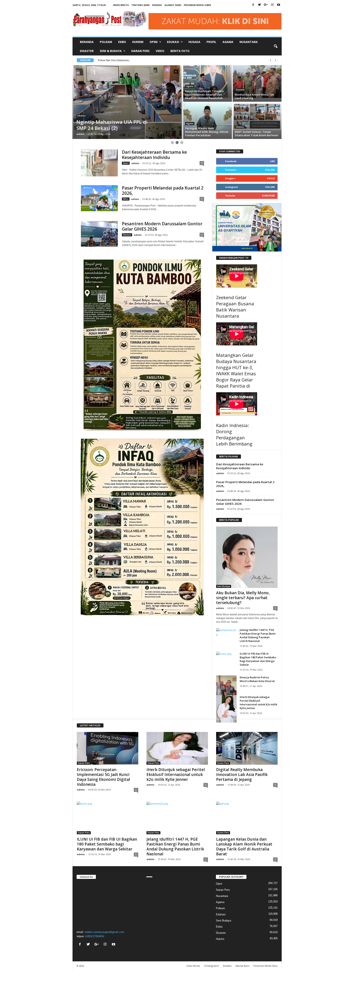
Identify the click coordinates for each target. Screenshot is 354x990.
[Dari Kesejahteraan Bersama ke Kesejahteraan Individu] (99, 162)
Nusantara (248, 42)
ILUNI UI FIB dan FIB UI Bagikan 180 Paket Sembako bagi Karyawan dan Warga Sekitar (258, 659)
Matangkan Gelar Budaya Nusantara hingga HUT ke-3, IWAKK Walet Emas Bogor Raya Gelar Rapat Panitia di (236, 370)
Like (272, 161)
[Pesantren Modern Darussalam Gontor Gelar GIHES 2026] (99, 234)
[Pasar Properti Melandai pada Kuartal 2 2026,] (99, 198)
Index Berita (121, 5)
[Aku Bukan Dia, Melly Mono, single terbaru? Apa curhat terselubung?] (247, 557)
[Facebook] (253, 5)
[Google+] (265, 5)
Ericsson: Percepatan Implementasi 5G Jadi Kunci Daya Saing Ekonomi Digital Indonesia (103, 777)
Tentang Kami (140, 5)
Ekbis (122, 42)
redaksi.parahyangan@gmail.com (104, 932)
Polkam (106, 42)
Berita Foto (179, 51)
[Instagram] (272, 5)
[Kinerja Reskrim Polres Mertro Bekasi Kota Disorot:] (226, 688)
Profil (211, 42)
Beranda (87, 42)
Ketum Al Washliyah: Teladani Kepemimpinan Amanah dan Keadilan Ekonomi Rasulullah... (149, 60)
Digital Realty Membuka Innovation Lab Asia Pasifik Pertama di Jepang (242, 774)
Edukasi (240, 89)
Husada (194, 42)
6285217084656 (94, 936)
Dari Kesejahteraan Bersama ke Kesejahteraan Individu (154, 154)
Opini (126, 163)
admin (80, 133)
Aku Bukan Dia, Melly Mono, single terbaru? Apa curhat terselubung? (243, 597)
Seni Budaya (223, 586)
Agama (227, 42)
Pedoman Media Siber (197, 5)
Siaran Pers (140, 51)
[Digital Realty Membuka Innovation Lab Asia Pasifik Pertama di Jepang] (247, 748)
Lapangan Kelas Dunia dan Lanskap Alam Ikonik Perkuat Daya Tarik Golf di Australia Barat (244, 847)
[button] (275, 46)
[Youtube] (278, 5)
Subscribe (268, 195)
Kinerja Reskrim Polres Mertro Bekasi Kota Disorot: (257, 679)
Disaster (87, 51)
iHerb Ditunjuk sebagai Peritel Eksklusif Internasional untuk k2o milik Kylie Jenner (258, 702)
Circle (271, 178)
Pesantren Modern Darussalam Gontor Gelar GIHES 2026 (162, 226)
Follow (270, 169)
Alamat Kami (173, 5)
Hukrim (137, 42)
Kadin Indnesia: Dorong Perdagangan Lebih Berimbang (234, 434)
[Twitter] (259, 5)
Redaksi (157, 5)
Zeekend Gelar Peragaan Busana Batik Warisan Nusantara (235, 306)
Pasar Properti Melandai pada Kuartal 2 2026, (162, 190)
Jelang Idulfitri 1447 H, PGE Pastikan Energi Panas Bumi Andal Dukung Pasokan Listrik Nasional (258, 635)
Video (160, 51)
